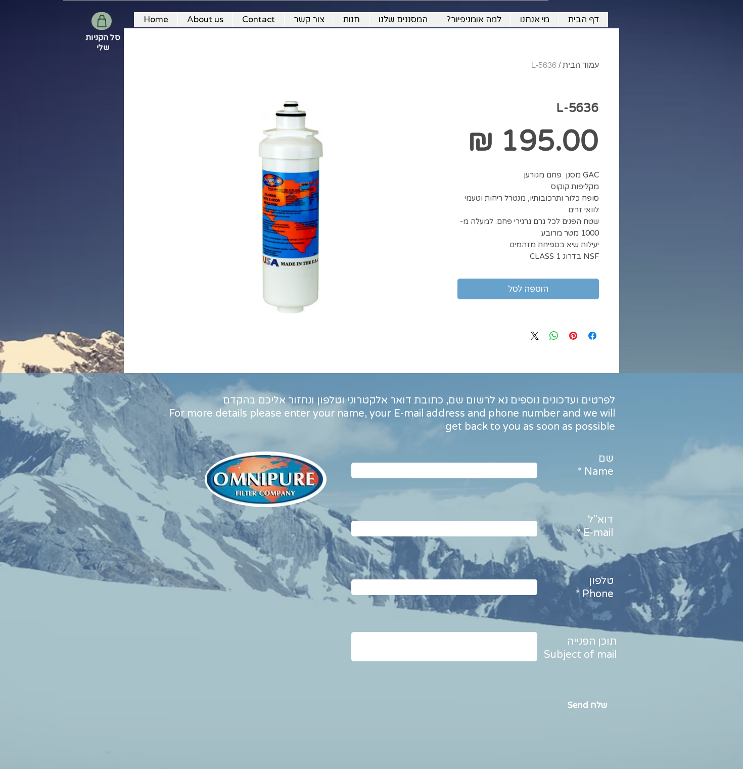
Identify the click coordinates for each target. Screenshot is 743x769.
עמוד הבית (581, 65)
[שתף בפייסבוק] (592, 336)
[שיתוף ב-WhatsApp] (554, 336)
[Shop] (101, 21)
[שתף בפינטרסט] (573, 336)
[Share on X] (535, 336)
